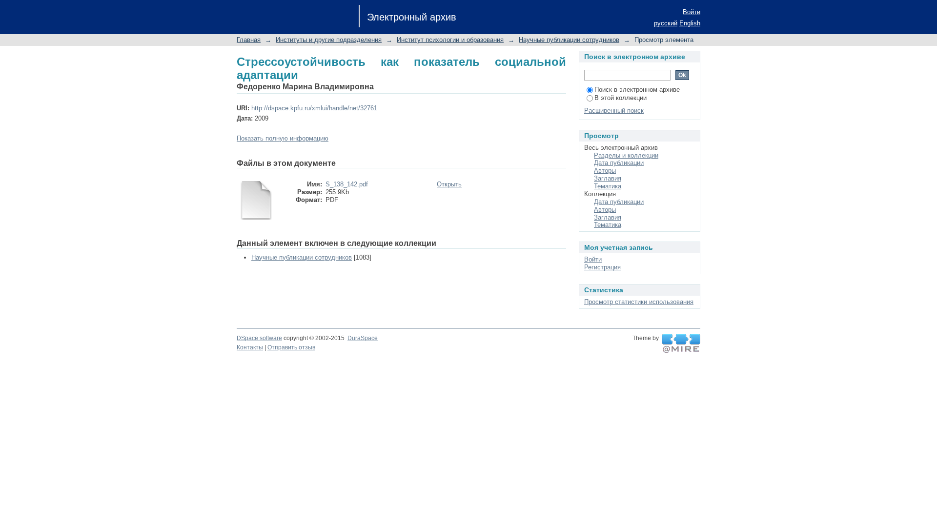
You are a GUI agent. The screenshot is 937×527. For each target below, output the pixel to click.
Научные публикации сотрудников (569, 39)
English (689, 23)
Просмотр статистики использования (638, 301)
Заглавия (607, 178)
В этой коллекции (620, 97)
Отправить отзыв (291, 347)
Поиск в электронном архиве (637, 89)
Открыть (449, 184)
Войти (691, 12)
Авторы (605, 170)
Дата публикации (619, 162)
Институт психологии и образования (450, 39)
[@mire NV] (681, 343)
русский (665, 23)
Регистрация (602, 267)
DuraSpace (362, 338)
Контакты (250, 347)
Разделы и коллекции (626, 155)
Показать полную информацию (282, 138)
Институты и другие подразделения (329, 39)
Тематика (607, 186)
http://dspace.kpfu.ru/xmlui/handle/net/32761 (314, 108)
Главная (249, 39)
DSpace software (259, 338)
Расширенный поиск (614, 110)
